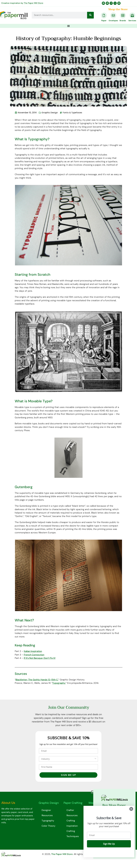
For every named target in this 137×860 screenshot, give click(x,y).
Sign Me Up (109, 843)
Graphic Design (50, 112)
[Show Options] (95, 758)
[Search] (90, 15)
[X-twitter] (115, 3)
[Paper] (104, 15)
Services (132, 20)
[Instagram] (111, 3)
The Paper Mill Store (33, 3)
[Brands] (123, 15)
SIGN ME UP (68, 775)
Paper (103, 20)
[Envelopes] (113, 15)
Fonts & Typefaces (72, 112)
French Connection (34, 654)
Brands (123, 20)
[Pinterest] (107, 3)
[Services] (132, 15)
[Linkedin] (119, 3)
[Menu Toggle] (68, 26)
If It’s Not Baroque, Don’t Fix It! (40, 658)
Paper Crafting (73, 803)
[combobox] (67, 758)
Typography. (59, 683)
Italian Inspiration (33, 651)
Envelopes (113, 20)
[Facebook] (103, 3)
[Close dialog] (131, 809)
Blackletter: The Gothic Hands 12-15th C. (37, 679)
